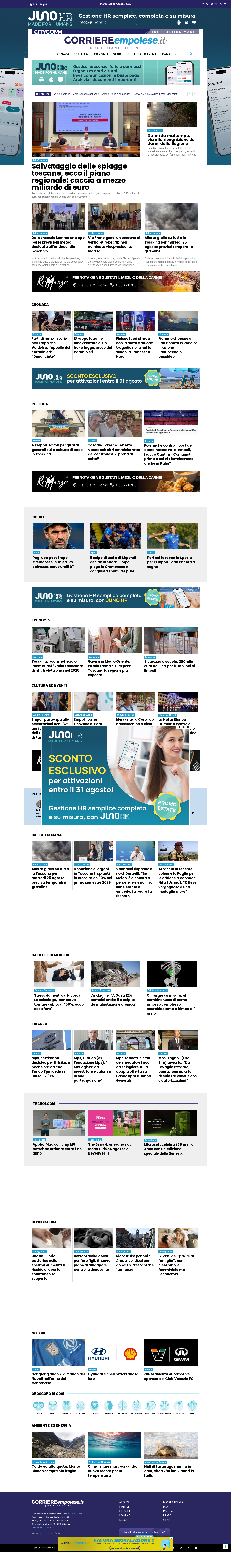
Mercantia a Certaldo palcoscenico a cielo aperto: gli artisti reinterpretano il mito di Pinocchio (135, 728)
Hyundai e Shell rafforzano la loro (113, 1376)
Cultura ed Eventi (41, 714)
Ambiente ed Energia (43, 1461)
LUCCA (123, 1520)
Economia (37, 656)
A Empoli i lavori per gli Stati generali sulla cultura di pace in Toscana (57, 450)
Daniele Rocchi (52, 805)
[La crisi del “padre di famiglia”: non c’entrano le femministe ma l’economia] (178, 1238)
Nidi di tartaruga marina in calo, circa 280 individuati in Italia (169, 1471)
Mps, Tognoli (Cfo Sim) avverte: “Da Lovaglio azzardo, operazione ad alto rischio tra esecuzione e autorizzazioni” (177, 1069)
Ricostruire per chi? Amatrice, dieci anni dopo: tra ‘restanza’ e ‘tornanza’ (135, 1263)
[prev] (189, 94)
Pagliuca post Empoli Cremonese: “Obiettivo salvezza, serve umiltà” (53, 562)
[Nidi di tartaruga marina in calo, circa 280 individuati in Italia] (171, 1445)
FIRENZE (124, 1506)
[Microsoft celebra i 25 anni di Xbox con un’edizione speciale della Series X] (170, 1123)
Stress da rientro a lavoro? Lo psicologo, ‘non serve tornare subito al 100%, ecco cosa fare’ (59, 1002)
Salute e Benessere (44, 990)
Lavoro (49, 802)
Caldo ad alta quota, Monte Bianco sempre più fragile (56, 1468)
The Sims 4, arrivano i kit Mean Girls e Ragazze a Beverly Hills (109, 1149)
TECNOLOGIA (44, 1103)
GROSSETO (125, 1511)
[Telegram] (212, 4)
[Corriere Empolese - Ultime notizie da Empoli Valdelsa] (115, 42)
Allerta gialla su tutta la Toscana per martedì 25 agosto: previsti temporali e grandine (169, 244)
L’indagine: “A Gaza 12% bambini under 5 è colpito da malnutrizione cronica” (114, 1000)
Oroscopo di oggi (48, 1393)
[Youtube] (225, 4)
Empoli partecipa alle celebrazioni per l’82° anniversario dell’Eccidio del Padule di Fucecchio (51, 728)
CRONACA (40, 304)
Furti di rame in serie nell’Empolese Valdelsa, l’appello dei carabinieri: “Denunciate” (51, 347)
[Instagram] (207, 4)
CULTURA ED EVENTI (49, 685)
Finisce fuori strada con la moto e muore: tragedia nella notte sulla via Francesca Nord (134, 347)
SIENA (166, 1520)
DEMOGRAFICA (44, 1222)
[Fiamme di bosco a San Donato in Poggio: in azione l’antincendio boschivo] (178, 321)
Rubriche (40, 794)
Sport (36, 552)
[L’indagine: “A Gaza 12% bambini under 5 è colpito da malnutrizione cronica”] (116, 973)
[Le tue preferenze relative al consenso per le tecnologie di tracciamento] (225, 1546)
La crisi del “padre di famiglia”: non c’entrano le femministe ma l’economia (176, 1265)
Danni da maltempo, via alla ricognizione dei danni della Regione (171, 139)
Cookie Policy (38, 1533)
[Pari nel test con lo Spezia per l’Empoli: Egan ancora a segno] (172, 536)
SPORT (39, 517)
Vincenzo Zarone (95, 805)
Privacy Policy (53, 1533)
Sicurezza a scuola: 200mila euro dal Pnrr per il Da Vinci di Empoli (169, 666)
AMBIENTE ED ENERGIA (51, 1425)
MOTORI (38, 1333)
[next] (194, 94)
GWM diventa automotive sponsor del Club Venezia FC (169, 1376)
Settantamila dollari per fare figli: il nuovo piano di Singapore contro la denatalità (92, 1263)
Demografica (39, 1251)
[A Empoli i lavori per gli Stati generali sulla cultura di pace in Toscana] (58, 423)
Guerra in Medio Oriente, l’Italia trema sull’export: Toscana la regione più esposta (109, 668)
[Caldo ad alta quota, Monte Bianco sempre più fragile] (58, 1445)
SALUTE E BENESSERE (51, 955)
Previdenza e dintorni (139, 802)
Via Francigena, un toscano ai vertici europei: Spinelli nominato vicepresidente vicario (114, 244)
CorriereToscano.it (74, 1513)
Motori (36, 1369)
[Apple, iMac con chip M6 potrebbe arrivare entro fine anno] (59, 1123)
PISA (165, 1506)
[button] (191, 54)
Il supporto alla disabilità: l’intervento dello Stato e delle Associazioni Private (135, 814)
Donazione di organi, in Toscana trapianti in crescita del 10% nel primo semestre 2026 (93, 876)
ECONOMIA (41, 620)
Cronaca (37, 334)
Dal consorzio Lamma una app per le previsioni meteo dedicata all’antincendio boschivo (58, 244)
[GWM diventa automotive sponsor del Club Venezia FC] (171, 1352)
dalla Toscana (40, 160)
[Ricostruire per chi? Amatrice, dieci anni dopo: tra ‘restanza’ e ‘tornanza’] (135, 1238)
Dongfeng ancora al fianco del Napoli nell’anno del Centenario (58, 1379)
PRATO (167, 1515)
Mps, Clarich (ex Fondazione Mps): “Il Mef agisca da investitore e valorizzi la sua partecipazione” (92, 1069)
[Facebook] (203, 4)
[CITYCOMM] (115, 1550)
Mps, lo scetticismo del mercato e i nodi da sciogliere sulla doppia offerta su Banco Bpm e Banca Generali (133, 1069)
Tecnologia (177, 802)
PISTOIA (168, 1511)
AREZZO (124, 1502)
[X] (220, 4)
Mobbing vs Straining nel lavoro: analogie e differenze (50, 813)
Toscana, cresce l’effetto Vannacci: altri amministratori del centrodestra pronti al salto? (114, 452)
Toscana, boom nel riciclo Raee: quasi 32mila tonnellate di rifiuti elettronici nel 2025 (57, 666)
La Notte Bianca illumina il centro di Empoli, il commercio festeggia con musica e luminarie (177, 728)
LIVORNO (124, 1515)
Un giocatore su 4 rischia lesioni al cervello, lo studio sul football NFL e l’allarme (99, 94)
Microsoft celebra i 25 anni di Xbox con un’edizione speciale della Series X (169, 1149)
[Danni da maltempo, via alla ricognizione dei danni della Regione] (172, 114)
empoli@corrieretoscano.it (43, 1527)
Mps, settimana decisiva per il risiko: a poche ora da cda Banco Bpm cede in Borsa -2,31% (51, 1067)
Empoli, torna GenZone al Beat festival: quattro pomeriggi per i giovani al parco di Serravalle (90, 730)
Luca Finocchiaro (179, 805)
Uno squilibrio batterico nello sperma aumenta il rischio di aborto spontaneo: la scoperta (48, 1267)
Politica (36, 440)
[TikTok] (216, 4)
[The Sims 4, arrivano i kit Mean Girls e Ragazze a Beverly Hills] (114, 1123)
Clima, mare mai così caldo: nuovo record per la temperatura (112, 1471)
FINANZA (39, 1023)
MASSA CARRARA (173, 1502)
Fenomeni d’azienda (97, 802)
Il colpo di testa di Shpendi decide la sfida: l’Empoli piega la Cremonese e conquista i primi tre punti (113, 564)
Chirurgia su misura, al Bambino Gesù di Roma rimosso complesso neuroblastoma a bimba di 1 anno (171, 1004)
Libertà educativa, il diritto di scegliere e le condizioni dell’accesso (94, 813)
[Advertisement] (115, 926)
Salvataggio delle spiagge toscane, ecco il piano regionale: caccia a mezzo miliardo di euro (79, 176)
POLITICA (40, 404)
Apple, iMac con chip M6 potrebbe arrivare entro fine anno (57, 1149)
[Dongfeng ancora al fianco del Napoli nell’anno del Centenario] (58, 1352)
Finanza (36, 1053)
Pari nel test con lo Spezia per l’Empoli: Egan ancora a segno (171, 562)
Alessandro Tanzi (137, 805)
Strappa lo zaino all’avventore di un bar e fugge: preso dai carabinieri (93, 345)
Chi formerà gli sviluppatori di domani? (178, 811)
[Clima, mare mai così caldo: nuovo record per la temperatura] (114, 1445)
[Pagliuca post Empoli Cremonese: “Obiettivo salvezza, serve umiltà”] (58, 536)
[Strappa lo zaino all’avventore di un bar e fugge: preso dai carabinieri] (93, 321)
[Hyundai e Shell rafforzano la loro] (114, 1352)
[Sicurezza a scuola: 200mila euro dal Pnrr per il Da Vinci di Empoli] (171, 640)
